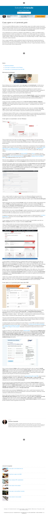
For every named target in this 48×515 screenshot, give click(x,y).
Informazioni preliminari (9, 65)
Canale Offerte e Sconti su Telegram (12, 16)
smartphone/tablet (40, 148)
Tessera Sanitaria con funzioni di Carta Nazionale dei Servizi (16, 149)
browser (33, 153)
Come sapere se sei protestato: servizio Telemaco (14, 67)
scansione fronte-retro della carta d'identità (36, 324)
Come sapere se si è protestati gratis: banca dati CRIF (14, 69)
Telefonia (24, 10)
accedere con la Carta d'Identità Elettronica (15, 156)
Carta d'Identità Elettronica (14, 148)
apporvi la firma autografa (14, 326)
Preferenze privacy (25, 509)
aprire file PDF (5, 326)
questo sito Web (24, 153)
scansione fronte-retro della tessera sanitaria (12, 325)
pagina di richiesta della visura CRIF (31, 376)
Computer (20, 10)
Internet (28, 10)
